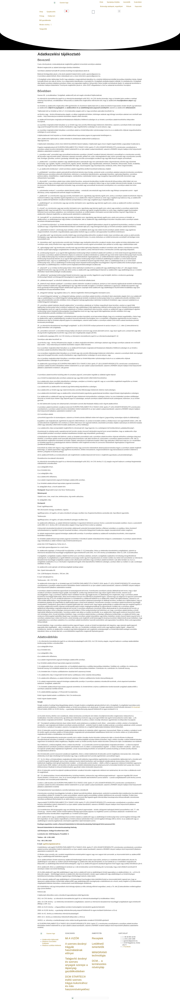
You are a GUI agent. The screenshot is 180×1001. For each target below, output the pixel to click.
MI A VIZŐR (72, 938)
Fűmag (41, 16)
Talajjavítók (43, 29)
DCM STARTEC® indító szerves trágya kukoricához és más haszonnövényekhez (77, 983)
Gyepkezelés (51, 11)
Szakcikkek (138, 2)
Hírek (101, 2)
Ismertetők (126, 2)
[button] (119, 11)
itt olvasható (136, 707)
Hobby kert (51, 16)
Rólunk (128, 6)
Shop (41, 11)
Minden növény (44, 24)
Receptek (97, 938)
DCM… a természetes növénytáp (99, 964)
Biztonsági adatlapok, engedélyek (111, 6)
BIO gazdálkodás (45, 20)
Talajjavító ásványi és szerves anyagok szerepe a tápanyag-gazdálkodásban (76, 965)
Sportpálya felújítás (113, 2)
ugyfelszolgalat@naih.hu (51, 844)
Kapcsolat (138, 6)
